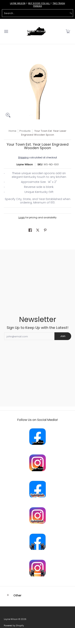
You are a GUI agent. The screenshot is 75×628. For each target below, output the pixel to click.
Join (62, 336)
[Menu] (6, 31)
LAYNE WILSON (17, 3)
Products (25, 131)
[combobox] (35, 13)
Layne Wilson (25, 164)
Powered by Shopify (14, 625)
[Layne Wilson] (36, 31)
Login (21, 217)
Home (12, 131)
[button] (68, 31)
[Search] (71, 13)
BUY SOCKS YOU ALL (39, 3)
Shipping (23, 157)
